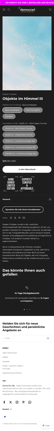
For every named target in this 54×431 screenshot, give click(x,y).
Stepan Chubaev (10, 94)
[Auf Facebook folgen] (4, 402)
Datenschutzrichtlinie (12, 373)
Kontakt (6, 361)
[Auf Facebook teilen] (11, 218)
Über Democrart (10, 353)
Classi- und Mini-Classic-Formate (13, 367)
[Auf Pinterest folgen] (23, 402)
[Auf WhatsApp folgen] (30, 402)
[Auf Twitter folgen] (10, 402)
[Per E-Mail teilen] (24, 218)
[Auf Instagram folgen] (17, 402)
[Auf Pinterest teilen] (19, 218)
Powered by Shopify (29, 424)
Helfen (5, 357)
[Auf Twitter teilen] (15, 218)
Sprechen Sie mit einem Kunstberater (23, 209)
